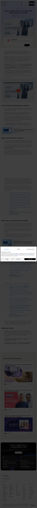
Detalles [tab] (18, 249)
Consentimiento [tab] (6, 249)
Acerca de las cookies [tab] (30, 249)
